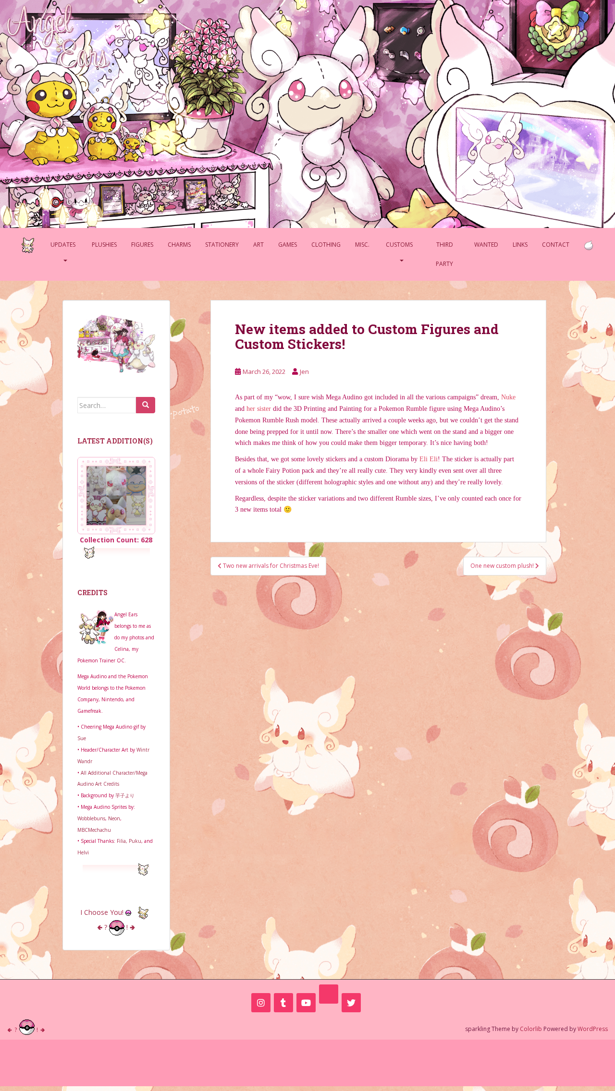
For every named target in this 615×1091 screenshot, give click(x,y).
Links (520, 244)
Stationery (222, 244)
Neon (114, 818)
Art (258, 244)
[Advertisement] (307, 1061)
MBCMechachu (94, 830)
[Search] (145, 405)
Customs (399, 244)
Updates (62, 244)
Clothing (326, 244)
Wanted (486, 244)
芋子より (125, 795)
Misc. (362, 244)
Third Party (444, 254)
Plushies (104, 244)
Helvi (83, 852)
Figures (142, 244)
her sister (258, 408)
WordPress (593, 1029)
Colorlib (531, 1029)
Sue (81, 738)
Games (287, 244)
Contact (555, 244)
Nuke (508, 397)
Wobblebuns (91, 818)
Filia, (123, 841)
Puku (135, 841)
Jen (304, 371)
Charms (179, 244)
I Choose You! (102, 912)
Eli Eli (428, 459)
